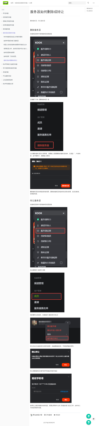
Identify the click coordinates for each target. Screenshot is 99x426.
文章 (30, 3)
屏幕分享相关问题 (8, 21)
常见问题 (6, 13)
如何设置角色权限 (9, 52)
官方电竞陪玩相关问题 (10, 68)
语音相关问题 (7, 17)
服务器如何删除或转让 (10, 60)
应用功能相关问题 (8, 25)
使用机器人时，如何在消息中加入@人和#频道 (16, 48)
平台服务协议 (7, 76)
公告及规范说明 (8, 80)
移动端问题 (6, 29)
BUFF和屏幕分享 (8, 84)
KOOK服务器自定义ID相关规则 (13, 37)
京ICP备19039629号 (49, 422)
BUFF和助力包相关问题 (10, 64)
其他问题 (6, 72)
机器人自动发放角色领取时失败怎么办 (15, 44)
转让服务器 (90, 11)
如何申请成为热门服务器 (11, 41)
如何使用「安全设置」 (10, 56)
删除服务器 (90, 8)
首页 (12, 3)
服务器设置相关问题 (21, 3)
